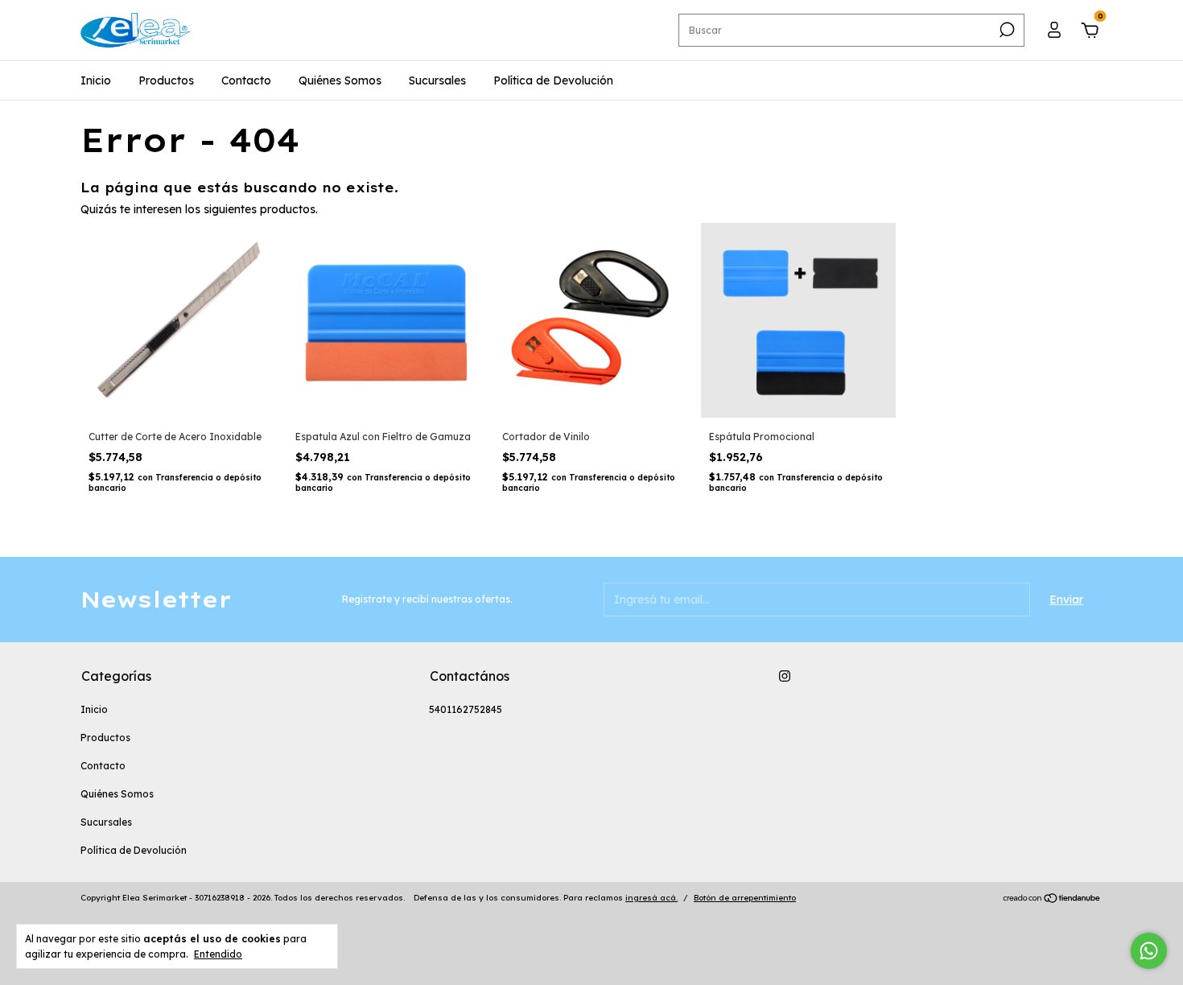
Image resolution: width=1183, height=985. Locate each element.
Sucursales (437, 80)
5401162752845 (465, 709)
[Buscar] (1005, 30)
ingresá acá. (651, 897)
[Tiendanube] (1052, 899)
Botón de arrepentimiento (745, 897)
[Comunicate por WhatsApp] (1149, 951)
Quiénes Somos (340, 80)
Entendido (218, 954)
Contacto (246, 80)
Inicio (95, 80)
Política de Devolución (553, 80)
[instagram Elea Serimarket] (784, 676)
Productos (166, 80)
